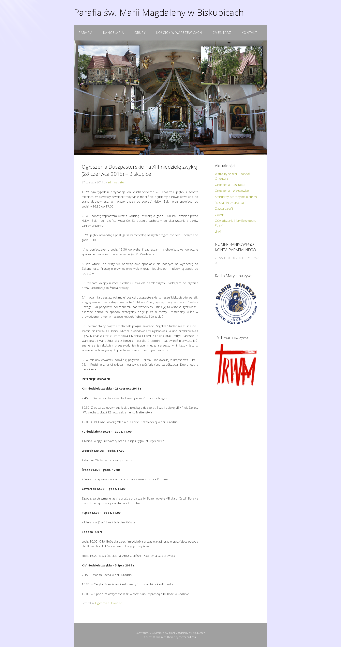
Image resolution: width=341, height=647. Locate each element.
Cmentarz (222, 32)
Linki (218, 231)
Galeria (219, 215)
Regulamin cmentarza (229, 203)
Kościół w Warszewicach (179, 32)
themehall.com (188, 637)
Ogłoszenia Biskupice (108, 603)
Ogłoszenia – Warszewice (232, 191)
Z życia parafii (224, 208)
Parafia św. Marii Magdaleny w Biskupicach (159, 12)
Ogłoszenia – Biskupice (230, 185)
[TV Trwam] (236, 365)
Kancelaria (113, 32)
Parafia (86, 32)
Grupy (140, 32)
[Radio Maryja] (236, 303)
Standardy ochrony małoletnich (236, 197)
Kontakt (249, 32)
